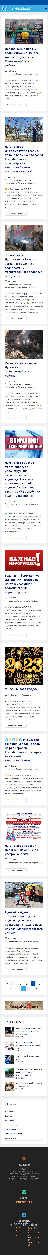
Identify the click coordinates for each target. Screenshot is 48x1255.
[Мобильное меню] (46, 8)
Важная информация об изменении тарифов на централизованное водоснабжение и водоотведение (22, 584)
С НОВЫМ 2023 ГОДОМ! (21, 689)
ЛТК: (18, 1228)
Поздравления (28, 695)
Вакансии (8, 1116)
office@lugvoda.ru (24, 1202)
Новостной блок (14, 74)
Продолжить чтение (17, 104)
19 (30, 988)
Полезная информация (17, 504)
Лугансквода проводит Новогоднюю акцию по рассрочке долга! (21, 850)
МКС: (18, 1230)
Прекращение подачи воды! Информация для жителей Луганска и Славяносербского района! (22, 57)
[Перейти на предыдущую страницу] (7, 983)
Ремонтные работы (31, 74)
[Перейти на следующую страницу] (36, 988)
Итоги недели (10, 1120)
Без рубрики (10, 1111)
